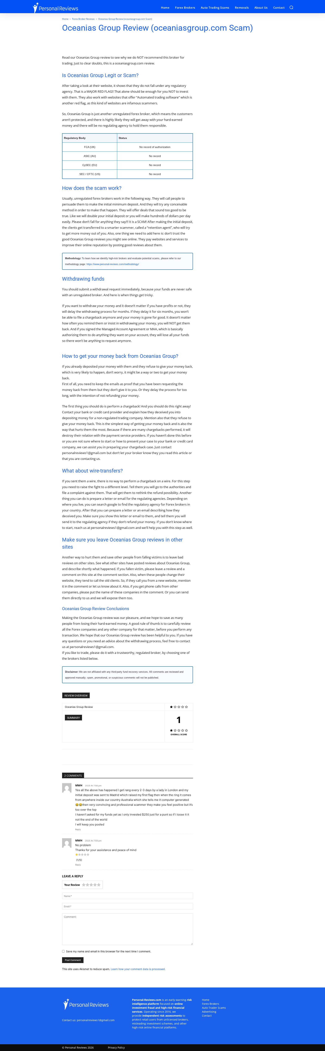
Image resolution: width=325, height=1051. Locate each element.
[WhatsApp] (88, 44)
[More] (132, 44)
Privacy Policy (116, 1047)
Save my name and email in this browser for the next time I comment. (108, 951)
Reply (78, 829)
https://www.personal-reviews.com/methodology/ (113, 264)
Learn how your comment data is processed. (138, 969)
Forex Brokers (210, 1004)
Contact (207, 1015)
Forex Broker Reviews (83, 18)
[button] (291, 7)
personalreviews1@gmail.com (96, 1020)
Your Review (72, 884)
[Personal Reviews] (64, 8)
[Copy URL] (123, 44)
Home (65, 18)
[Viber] (114, 44)
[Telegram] (106, 44)
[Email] (97, 44)
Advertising (209, 1011)
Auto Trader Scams (214, 1007)
